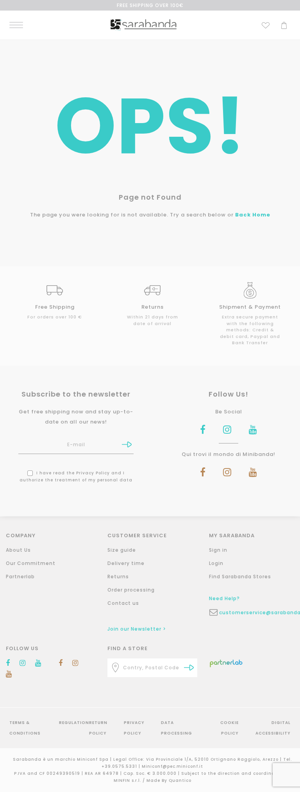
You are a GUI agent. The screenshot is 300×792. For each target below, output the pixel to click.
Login (216, 563)
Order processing (131, 589)
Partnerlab (20, 576)
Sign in (218, 550)
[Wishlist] (266, 24)
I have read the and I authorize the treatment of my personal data (76, 476)
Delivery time (126, 563)
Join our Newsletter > (136, 629)
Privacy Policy (93, 473)
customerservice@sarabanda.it (259, 612)
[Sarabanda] (143, 24)
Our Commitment (30, 563)
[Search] (189, 667)
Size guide (121, 550)
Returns (118, 576)
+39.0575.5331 (120, 766)
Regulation (74, 723)
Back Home (252, 214)
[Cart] (284, 24)
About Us (18, 550)
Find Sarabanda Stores (240, 576)
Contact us (123, 603)
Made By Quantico (168, 780)
